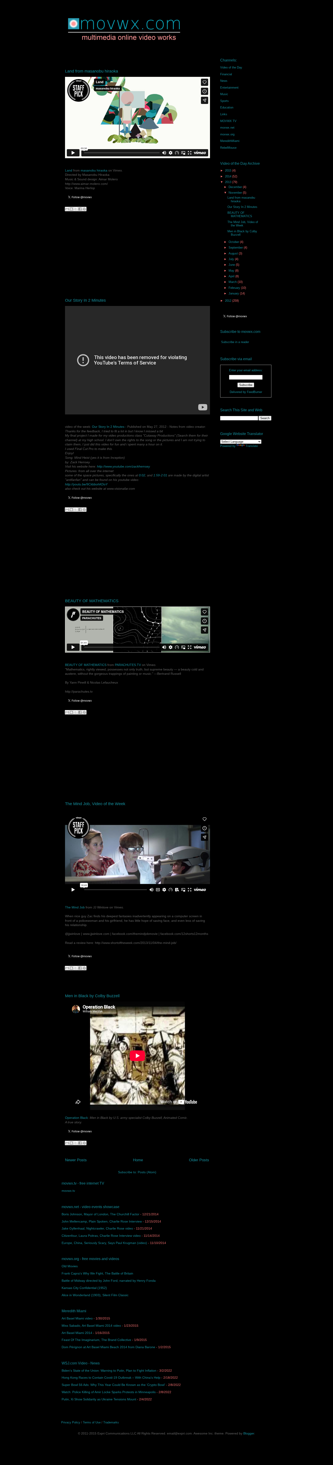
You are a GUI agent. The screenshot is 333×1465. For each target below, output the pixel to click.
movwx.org (227, 134)
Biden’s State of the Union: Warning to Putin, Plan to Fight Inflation (109, 1370)
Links (223, 114)
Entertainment (229, 87)
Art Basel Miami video (77, 1318)
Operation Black (76, 1117)
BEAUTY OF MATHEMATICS (91, 601)
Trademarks (111, 1422)
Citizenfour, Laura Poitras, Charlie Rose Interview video (101, 1235)
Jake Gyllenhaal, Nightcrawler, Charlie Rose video (97, 1228)
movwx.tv (68, 1190)
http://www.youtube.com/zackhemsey (123, 466)
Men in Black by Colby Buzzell (92, 996)
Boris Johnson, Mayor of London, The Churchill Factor (100, 1214)
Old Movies (70, 1266)
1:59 (156, 475)
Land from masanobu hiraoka (91, 71)
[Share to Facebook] (80, 209)
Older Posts (199, 1160)
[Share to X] (75, 209)
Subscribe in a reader (235, 342)
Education (226, 107)
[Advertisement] (137, 251)
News (223, 80)
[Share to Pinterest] (84, 209)
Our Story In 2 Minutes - (109, 426)
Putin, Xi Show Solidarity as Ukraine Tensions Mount (99, 1399)
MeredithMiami (229, 141)
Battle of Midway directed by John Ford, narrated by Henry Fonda (109, 1280)
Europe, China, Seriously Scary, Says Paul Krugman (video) (104, 1243)
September (236, 247)
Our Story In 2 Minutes (85, 300)
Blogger (248, 1433)
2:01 (164, 475)
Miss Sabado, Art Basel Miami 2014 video (91, 1325)
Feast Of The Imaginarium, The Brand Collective (96, 1340)
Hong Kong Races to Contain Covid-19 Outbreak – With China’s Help (111, 1377)
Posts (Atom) (147, 1172)
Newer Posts (76, 1160)
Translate (252, 446)
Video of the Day (231, 67)
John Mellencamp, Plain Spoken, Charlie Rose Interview (102, 1221)
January (234, 293)
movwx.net (227, 127)
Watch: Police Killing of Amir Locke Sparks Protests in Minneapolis (109, 1392)
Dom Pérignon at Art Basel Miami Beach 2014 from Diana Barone (108, 1347)
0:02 (142, 475)
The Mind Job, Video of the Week (95, 804)
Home (138, 1160)
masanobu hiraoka (94, 170)
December (236, 187)
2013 (228, 182)
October (234, 242)
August (234, 253)
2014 (228, 176)
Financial (226, 74)
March (233, 282)
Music (224, 94)
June (232, 264)
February (235, 287)
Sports (224, 101)
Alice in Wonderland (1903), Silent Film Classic (95, 1295)
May (232, 270)
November (236, 192)
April (232, 276)
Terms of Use (92, 1422)
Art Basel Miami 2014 (77, 1333)
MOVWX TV (228, 121)
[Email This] (67, 209)
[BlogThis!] (71, 209)
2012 (228, 300)
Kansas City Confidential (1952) (84, 1288)
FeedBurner (254, 392)
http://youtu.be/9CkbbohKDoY (86, 484)
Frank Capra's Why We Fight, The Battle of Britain (97, 1273)
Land (68, 170)
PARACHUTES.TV (128, 665)
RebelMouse (228, 147)
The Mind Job (75, 907)
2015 (228, 170)
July (232, 259)
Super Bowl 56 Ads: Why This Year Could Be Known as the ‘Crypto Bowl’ (113, 1385)
